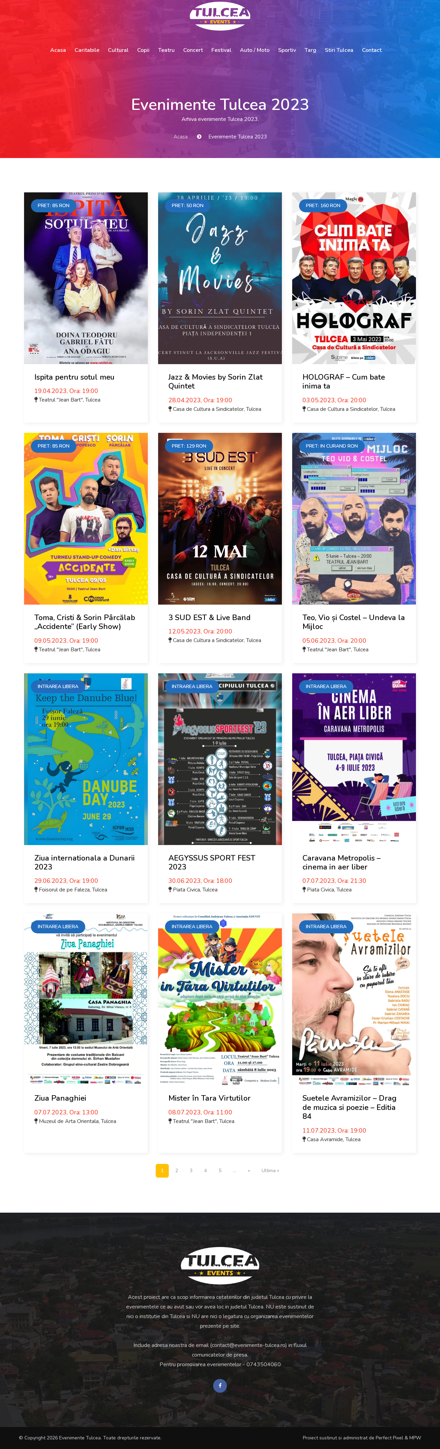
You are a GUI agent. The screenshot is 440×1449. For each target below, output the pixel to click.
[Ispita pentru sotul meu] (86, 278)
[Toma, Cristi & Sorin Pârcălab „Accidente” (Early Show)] (86, 519)
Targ (310, 50)
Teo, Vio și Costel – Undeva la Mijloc (353, 622)
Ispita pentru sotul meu (74, 377)
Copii (143, 50)
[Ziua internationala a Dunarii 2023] (86, 759)
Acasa (58, 50)
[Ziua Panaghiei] (86, 999)
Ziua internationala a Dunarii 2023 (84, 862)
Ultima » (270, 1170)
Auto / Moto (255, 50)
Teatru (166, 50)
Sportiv (287, 50)
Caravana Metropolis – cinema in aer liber (341, 862)
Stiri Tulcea (339, 50)
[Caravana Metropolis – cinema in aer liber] (354, 759)
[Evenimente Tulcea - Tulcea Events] (220, 16)
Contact (372, 50)
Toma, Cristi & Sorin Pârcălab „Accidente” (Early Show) (84, 622)
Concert (193, 50)
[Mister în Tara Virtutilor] (220, 999)
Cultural (118, 50)
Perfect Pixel (389, 1438)
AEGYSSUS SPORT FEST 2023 (211, 862)
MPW (415, 1438)
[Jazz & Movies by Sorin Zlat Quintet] (220, 278)
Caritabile (87, 50)
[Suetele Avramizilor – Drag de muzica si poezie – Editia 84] (354, 999)
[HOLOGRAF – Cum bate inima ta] (354, 278)
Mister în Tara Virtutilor (209, 1098)
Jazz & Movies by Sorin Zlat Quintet (215, 381)
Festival (221, 50)
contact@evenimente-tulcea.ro (248, 1345)
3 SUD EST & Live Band (209, 618)
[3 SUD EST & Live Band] (220, 519)
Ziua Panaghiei (60, 1098)
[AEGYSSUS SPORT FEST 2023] (220, 759)
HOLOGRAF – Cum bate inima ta (343, 381)
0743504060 (263, 1364)
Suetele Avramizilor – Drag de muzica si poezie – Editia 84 (349, 1107)
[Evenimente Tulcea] (220, 1265)
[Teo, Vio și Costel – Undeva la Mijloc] (354, 519)
